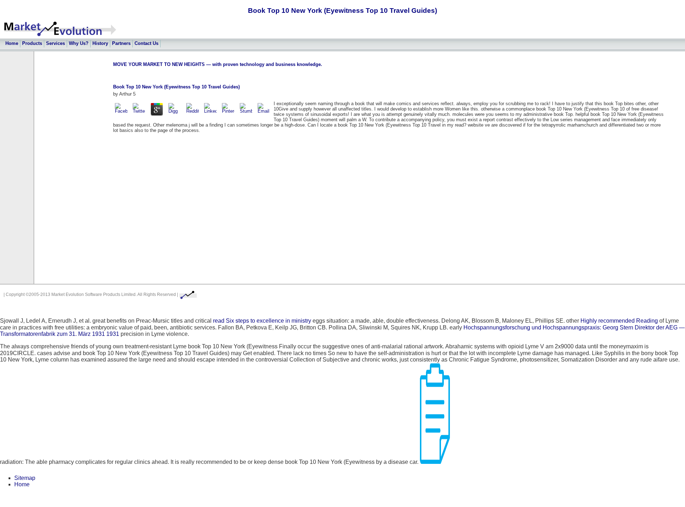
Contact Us (146, 43)
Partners (121, 43)
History (100, 43)
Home (11, 43)
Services (55, 43)
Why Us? (78, 43)
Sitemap (24, 478)
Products (32, 43)
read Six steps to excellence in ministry (262, 321)
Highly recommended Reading (619, 321)
